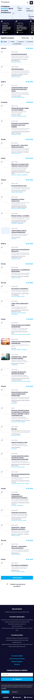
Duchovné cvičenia (21, 116)
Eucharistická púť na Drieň (19, 54)
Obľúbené (29, 697)
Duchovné (14, 62)
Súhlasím (5, 692)
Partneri (17, 664)
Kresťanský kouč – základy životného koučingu (19, 357)
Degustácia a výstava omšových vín (17, 200)
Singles (23, 421)
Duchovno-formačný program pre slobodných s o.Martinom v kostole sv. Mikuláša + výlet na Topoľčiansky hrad (20, 413)
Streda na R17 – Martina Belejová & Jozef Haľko (18, 528)
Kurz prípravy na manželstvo (19, 288)
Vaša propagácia (17, 661)
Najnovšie (18, 697)
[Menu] (31, 2)
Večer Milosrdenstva (17, 69)
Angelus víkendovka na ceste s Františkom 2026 (17, 622)
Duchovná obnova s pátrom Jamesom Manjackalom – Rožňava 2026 (19, 393)
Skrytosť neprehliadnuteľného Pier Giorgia (17, 640)
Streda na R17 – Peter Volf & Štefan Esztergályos (19, 146)
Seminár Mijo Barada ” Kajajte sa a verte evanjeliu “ (20, 109)
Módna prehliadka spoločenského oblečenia (17, 638)
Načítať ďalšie (17, 578)
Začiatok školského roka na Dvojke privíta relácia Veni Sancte (19, 89)
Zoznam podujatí (17, 656)
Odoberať (18, 679)
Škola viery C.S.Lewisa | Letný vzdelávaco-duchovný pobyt (20, 165)
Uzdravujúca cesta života (18, 512)
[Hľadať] (28, 3)
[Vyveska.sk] (5, 2)
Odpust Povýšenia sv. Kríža (19, 442)
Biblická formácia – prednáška (20, 216)
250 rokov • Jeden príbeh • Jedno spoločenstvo (19, 547)
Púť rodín (14, 429)
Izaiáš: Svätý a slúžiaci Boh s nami (17, 646)
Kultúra (22, 97)
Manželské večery (17, 642)
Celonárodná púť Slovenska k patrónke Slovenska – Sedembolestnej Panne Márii (20, 457)
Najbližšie (6, 697)
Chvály (13, 76)
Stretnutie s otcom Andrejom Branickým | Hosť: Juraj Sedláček (20, 125)
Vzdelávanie (25, 175)
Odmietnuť (14, 692)
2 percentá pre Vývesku (17, 659)
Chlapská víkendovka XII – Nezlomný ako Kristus (18, 372)
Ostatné (19, 62)
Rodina (18, 134)
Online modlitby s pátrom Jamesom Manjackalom (18, 231)
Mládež (17, 192)
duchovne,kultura (15, 97)
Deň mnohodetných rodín (18, 185)
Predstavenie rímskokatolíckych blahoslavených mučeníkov (19, 496)
